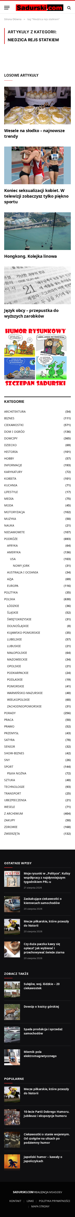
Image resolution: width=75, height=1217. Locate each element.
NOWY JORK (21, 566)
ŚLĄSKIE (12, 612)
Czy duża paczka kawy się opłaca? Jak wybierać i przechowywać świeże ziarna (44, 948)
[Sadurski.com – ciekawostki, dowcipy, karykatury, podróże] (39, 7)
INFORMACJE (13, 465)
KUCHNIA (10, 485)
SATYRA (9, 740)
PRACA (8, 720)
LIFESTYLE (11, 492)
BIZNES (9, 418)
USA (13, 559)
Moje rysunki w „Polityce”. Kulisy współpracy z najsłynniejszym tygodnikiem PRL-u (47, 877)
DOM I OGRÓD (14, 432)
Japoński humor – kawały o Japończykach (43, 1159)
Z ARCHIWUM (13, 813)
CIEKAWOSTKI (14, 425)
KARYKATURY (13, 472)
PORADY (10, 713)
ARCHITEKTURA (15, 411)
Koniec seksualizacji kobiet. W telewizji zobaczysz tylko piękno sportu (36, 196)
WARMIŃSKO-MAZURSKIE (25, 693)
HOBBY (9, 458)
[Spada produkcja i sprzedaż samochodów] (12, 1035)
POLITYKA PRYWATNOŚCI (54, 1201)
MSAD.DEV (55, 1192)
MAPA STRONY (40, 1206)
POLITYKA (11, 592)
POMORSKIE (15, 686)
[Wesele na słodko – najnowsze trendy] (37, 105)
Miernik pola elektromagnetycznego (40, 1054)
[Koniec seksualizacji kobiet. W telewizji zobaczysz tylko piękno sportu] (37, 165)
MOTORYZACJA (14, 512)
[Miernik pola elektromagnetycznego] (12, 1057)
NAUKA (9, 525)
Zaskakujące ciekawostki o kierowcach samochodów (43, 901)
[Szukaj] (68, 7)
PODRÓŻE (11, 539)
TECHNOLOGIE (14, 787)
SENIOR (9, 746)
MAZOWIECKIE (17, 659)
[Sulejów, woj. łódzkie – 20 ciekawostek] (12, 989)
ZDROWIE (11, 827)
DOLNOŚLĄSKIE (18, 626)
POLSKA (9, 599)
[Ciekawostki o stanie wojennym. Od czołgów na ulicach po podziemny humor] (12, 1140)
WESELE (9, 807)
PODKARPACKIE (18, 673)
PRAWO (9, 726)
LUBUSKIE (14, 646)
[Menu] (7, 7)
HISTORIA (11, 452)
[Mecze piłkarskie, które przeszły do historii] (12, 927)
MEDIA (9, 499)
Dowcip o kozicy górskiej (41, 1006)
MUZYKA (10, 519)
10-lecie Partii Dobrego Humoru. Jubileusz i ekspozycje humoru (46, 1114)
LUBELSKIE (14, 639)
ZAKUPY (9, 820)
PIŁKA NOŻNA (16, 773)
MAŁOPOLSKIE (17, 653)
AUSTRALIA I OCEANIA (22, 572)
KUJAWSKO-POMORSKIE (23, 633)
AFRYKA (12, 545)
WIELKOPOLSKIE (18, 700)
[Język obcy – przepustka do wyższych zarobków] (37, 285)
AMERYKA (14, 552)
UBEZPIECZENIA (15, 800)
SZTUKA (9, 780)
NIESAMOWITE (14, 532)
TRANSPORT (12, 793)
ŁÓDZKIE (13, 606)
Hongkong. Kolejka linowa (30, 256)
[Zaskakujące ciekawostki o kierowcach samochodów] (12, 904)
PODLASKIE (15, 679)
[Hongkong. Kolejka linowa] (37, 231)
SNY (7, 760)
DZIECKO (10, 445)
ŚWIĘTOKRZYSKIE (19, 619)
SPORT (8, 767)
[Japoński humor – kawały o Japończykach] (12, 1162)
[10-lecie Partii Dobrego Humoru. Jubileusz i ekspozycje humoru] (12, 1117)
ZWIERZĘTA (12, 834)
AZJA (10, 579)
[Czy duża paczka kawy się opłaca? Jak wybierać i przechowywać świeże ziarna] (12, 949)
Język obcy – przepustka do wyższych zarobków (31, 313)
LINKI (30, 1201)
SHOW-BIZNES (14, 753)
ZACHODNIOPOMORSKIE (24, 706)
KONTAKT (15, 1201)
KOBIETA (10, 478)
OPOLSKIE (14, 666)
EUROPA (12, 586)
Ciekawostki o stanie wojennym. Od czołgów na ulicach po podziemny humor (47, 1138)
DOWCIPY (11, 438)
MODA (8, 505)
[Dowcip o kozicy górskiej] (12, 1012)
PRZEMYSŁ (11, 733)
